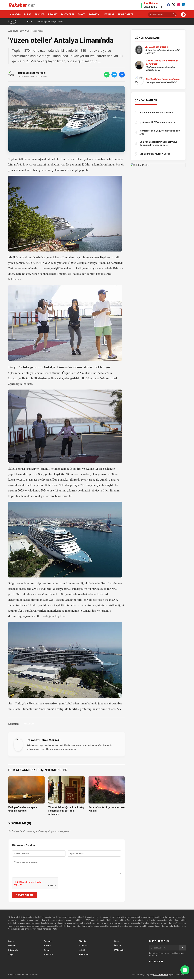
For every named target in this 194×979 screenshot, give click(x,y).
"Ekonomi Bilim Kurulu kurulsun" (156, 112)
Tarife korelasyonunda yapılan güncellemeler (160, 68)
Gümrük (82, 941)
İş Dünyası (83, 945)
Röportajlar (13, 950)
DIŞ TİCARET (67, 14)
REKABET (53, 14)
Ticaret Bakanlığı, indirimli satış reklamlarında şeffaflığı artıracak (66, 811)
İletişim (117, 945)
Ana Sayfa (13, 31)
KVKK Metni (119, 950)
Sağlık (11, 954)
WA (106, 74)
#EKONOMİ (29, 723)
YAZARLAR (109, 14)
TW (114, 74)
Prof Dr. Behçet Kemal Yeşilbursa (163, 79)
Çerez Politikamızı (160, 975)
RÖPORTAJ (94, 14)
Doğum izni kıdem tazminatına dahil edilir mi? (162, 51)
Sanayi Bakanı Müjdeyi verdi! (154, 153)
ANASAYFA (15, 14)
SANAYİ (81, 14)
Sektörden (48, 954)
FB (122, 74)
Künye (117, 941)
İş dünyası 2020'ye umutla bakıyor (157, 122)
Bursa (10, 941)
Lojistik (82, 950)
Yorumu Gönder (24, 894)
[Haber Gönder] (184, 969)
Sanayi (46, 950)
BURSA (27, 14)
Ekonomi (47, 941)
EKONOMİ (40, 14)
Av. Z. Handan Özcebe (156, 47)
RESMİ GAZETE (125, 14)
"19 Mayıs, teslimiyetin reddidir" (161, 82)
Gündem (12, 945)
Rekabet (47, 945)
